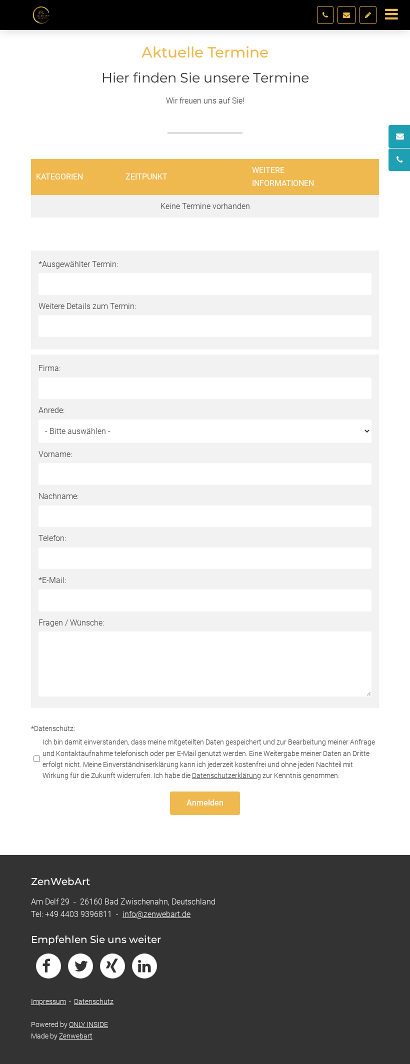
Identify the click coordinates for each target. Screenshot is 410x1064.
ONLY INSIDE (88, 1024)
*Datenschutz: (53, 728)
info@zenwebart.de (156, 914)
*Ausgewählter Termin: (78, 264)
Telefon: (52, 538)
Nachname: (58, 496)
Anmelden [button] (205, 803)
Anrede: (51, 410)
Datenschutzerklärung (226, 776)
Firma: (49, 368)
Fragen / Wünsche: (71, 623)
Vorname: (55, 454)
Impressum (48, 1002)
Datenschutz (94, 1002)
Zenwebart (75, 1036)
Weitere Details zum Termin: (87, 306)
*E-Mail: (52, 580)
